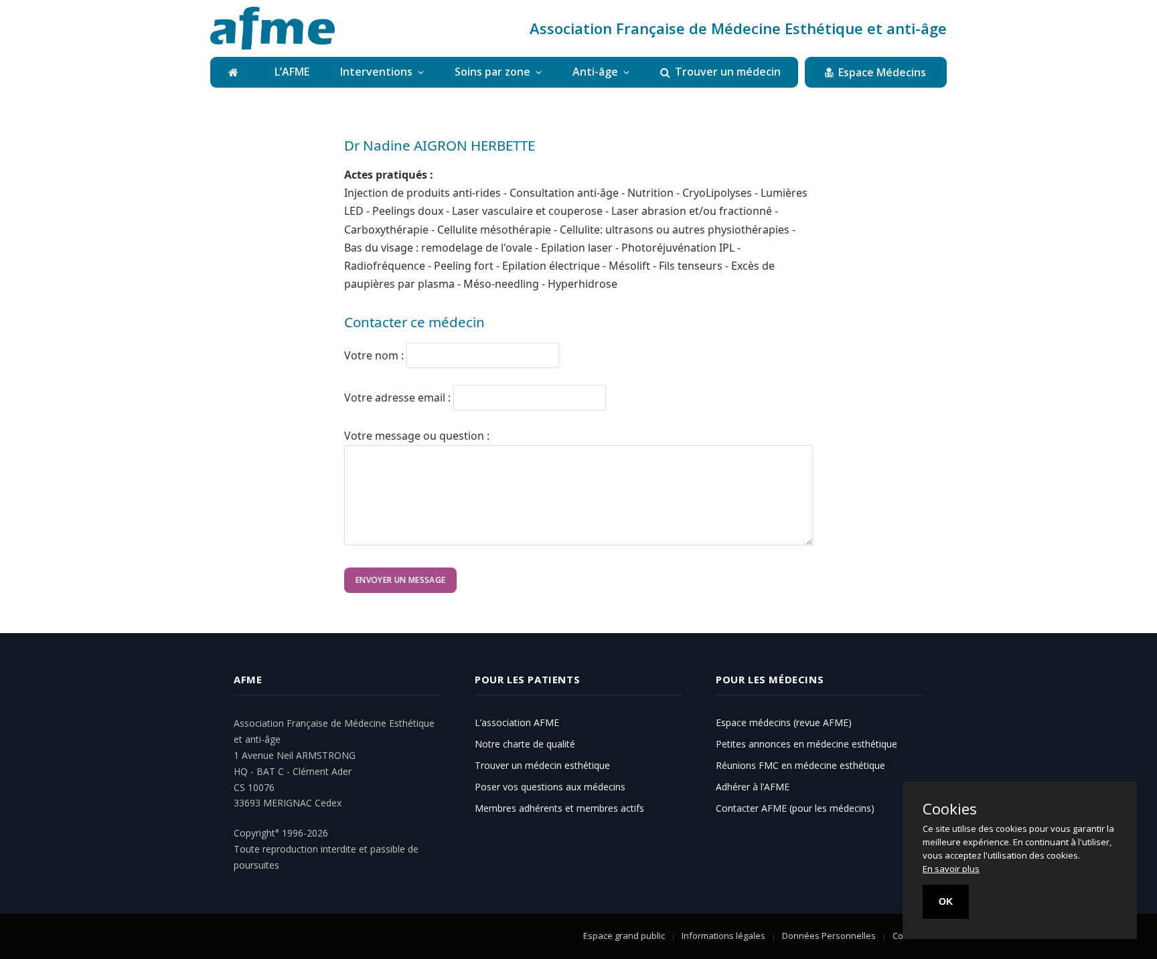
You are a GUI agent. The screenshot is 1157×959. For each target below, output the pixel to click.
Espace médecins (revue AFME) (784, 722)
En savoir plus (951, 869)
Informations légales (723, 936)
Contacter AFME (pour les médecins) (795, 808)
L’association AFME (517, 722)
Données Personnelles (829, 936)
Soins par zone (492, 71)
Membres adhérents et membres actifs (559, 808)
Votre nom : (374, 355)
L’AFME (292, 71)
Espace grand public (624, 936)
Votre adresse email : (397, 396)
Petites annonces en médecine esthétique (806, 743)
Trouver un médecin (728, 71)
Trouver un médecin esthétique (542, 765)
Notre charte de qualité (525, 743)
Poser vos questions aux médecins (550, 786)
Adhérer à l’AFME (752, 786)
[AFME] (272, 28)
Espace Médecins (882, 72)
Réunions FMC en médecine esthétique (800, 765)
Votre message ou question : (416, 435)
